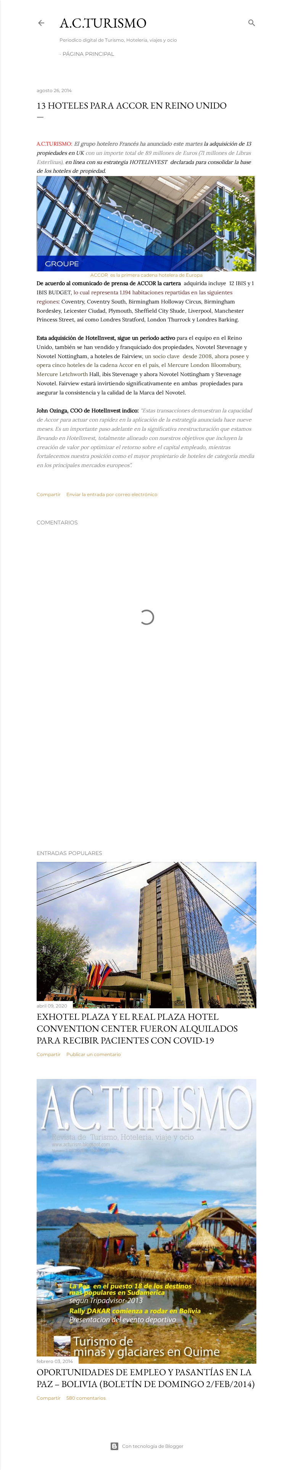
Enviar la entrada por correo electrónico (112, 494)
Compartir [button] (49, 494)
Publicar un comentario (93, 1054)
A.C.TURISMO (103, 23)
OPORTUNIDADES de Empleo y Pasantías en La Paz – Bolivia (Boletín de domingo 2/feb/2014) (146, 1378)
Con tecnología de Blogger (153, 1446)
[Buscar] (251, 21)
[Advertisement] (146, 777)
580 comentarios (86, 1398)
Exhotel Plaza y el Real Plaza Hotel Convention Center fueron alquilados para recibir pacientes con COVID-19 (137, 1028)
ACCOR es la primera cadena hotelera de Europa (146, 275)
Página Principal (88, 53)
